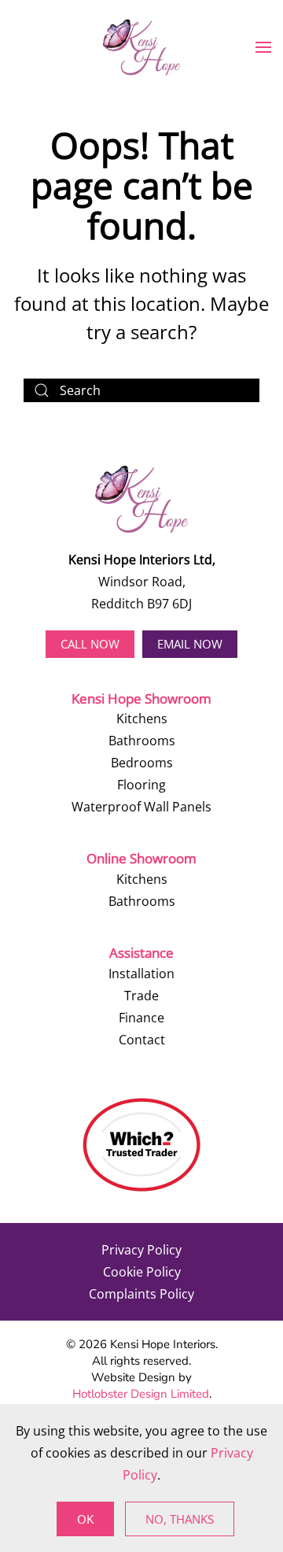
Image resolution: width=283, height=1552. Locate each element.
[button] (263, 47)
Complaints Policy (141, 1294)
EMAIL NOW (189, 644)
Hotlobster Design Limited (140, 1394)
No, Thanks (179, 1519)
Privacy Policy (141, 1249)
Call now (90, 644)
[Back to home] (141, 47)
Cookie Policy (142, 1271)
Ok (85, 1519)
